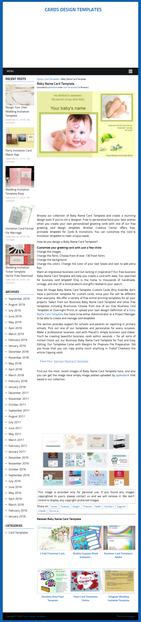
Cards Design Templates (73, 10)
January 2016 (17, 516)
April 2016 (15, 498)
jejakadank (52, 87)
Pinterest (87, 506)
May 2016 (15, 493)
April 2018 (15, 369)
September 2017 (19, 410)
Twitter (54, 506)
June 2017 (15, 428)
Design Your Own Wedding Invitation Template (17, 111)
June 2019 (15, 316)
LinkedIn (42, 511)
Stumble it (109, 506)
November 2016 (19, 463)
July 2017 (15, 422)
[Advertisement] (73, 40)
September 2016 (19, 475)
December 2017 (18, 393)
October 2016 (17, 469)
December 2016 (18, 457)
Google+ (76, 506)
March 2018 (16, 375)
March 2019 (16, 334)
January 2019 (17, 345)
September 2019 (19, 298)
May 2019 (15, 322)
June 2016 (15, 487)
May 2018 (15, 363)
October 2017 (17, 404)
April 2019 (15, 328)
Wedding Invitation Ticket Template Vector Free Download (19, 271)
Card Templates (52, 79)
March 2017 (16, 440)
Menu (10, 71)
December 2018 (18, 351)
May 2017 (15, 434)
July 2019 (15, 310)
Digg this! (121, 506)
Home (39, 79)
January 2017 (17, 451)
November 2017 (19, 398)
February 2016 (18, 510)
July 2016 (15, 481)
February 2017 (18, 446)
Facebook (65, 506)
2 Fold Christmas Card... (53, 553)
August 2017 (17, 416)
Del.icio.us (54, 511)
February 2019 (18, 340)
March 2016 (16, 504)
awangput (130, 616)
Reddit (98, 506)
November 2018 (19, 357)
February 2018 (18, 381)
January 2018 (17, 387)
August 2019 (17, 304)
